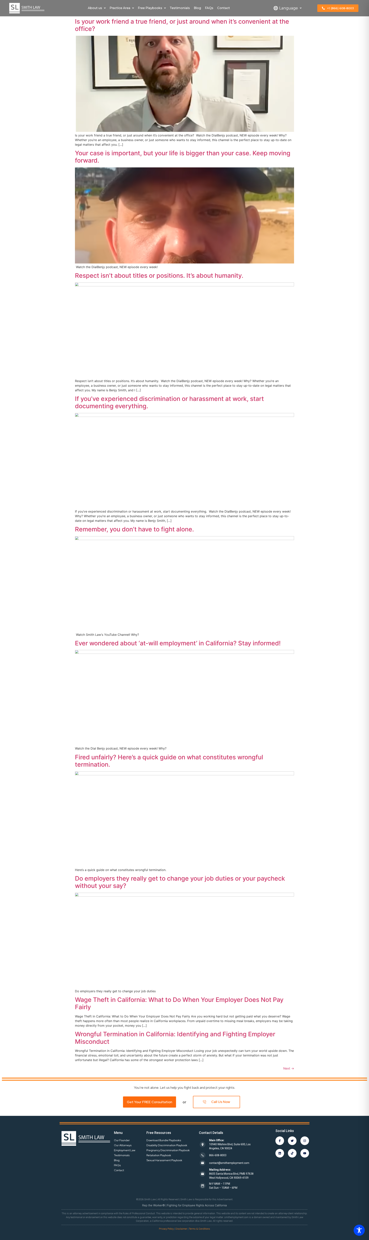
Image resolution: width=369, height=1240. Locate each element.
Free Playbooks (150, 8)
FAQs (209, 8)
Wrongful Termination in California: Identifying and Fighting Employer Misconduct (175, 1037)
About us (95, 8)
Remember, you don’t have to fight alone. (134, 529)
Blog (197, 8)
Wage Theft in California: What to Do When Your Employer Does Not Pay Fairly (179, 1003)
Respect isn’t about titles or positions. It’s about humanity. (159, 275)
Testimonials (180, 8)
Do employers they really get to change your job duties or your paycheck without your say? (180, 882)
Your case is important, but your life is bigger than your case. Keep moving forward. (182, 156)
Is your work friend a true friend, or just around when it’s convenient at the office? (182, 25)
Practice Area (120, 8)
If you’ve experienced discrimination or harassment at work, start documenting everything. (169, 402)
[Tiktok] (292, 1153)
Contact (223, 8)
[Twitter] (292, 1140)
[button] (97, 8)
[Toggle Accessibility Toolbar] (359, 1230)
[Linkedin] (279, 1153)
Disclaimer (181, 1228)
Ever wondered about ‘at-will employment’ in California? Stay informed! (178, 643)
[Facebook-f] (279, 1140)
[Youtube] (304, 1153)
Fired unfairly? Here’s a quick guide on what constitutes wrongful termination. (169, 760)
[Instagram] (304, 1140)
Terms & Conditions (199, 1228)
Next (288, 1068)
